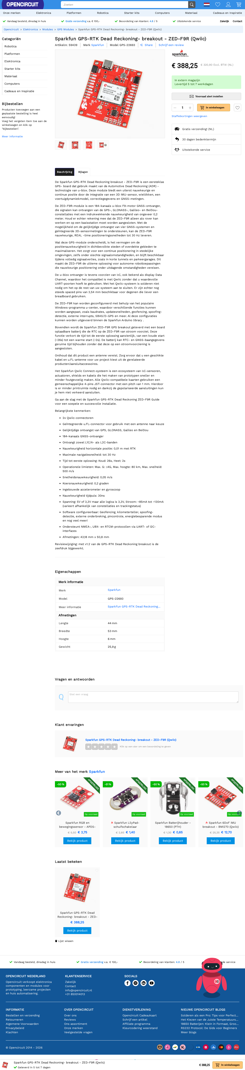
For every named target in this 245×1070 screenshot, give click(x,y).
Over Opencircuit (79, 1009)
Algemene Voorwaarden (22, 1024)
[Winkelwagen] (236, 5)
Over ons (70, 1015)
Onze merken (11, 12)
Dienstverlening (136, 1009)
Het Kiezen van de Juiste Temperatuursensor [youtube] (210, 1019)
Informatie (15, 1009)
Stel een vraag (78, 694)
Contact (237, 21)
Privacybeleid (15, 1028)
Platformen (74, 12)
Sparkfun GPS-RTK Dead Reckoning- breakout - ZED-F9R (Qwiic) (130, 740)
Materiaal (191, 12)
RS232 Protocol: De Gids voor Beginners (209, 1028)
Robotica (103, 12)
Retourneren (14, 1019)
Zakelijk (224, 21)
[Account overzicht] (225, 5)
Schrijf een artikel (134, 1019)
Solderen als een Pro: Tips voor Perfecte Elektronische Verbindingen (210, 1015)
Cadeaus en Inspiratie (227, 12)
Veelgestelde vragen (78, 1032)
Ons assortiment (75, 1024)
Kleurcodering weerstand (140, 1028)
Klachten (12, 1032)
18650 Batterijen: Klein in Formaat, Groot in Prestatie (210, 1024)
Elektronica (43, 12)
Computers (162, 12)
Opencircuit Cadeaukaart (139, 1015)
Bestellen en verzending (23, 1015)
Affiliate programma (136, 1024)
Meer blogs (188, 1032)
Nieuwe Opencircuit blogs (203, 1009)
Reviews (70, 1019)
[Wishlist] (215, 5)
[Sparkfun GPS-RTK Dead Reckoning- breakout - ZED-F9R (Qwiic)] (61, 145)
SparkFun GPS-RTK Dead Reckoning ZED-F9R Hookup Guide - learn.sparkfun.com (134, 606)
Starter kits (131, 12)
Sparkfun (114, 590)
